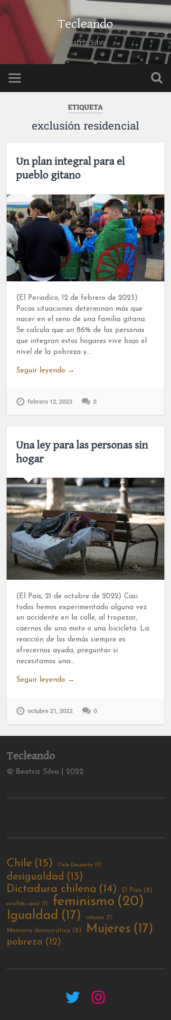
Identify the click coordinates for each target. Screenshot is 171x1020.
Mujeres (119, 929)
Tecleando (85, 24)
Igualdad (44, 916)
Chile (30, 863)
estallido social (27, 904)
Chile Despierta (79, 865)
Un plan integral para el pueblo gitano (70, 168)
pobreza (34, 942)
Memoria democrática (44, 930)
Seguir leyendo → (45, 370)
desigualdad (45, 877)
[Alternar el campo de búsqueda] (156, 78)
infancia (99, 917)
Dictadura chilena (62, 889)
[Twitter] (72, 997)
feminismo (98, 902)
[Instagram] (98, 997)
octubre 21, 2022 (50, 710)
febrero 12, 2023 (50, 401)
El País (137, 890)
